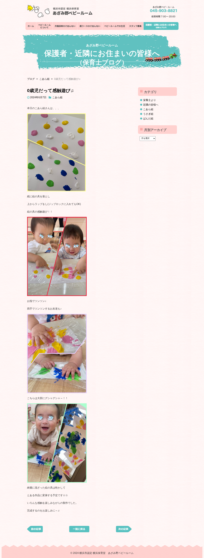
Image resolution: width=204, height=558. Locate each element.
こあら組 (44, 79)
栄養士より (149, 100)
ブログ (31, 79)
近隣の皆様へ (150, 104)
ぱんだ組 (148, 118)
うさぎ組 (148, 114)
